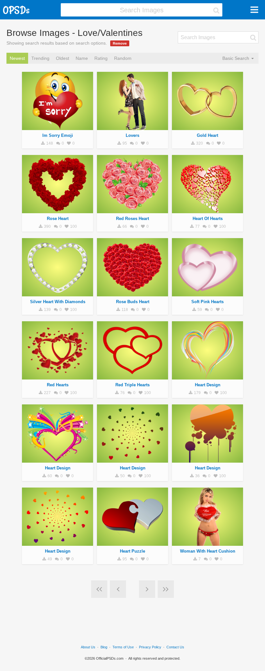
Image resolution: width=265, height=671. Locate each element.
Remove (120, 43)
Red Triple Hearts (132, 384)
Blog (104, 647)
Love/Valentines (57, 126)
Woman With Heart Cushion (207, 551)
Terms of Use (123, 647)
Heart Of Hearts (208, 218)
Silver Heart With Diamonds (57, 301)
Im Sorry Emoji (57, 135)
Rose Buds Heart (132, 301)
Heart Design (207, 384)
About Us (88, 647)
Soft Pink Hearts (207, 301)
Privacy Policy (150, 647)
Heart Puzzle (132, 551)
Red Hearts (58, 384)
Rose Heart (58, 218)
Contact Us (175, 647)
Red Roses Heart (132, 218)
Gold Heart (207, 135)
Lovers (132, 135)
